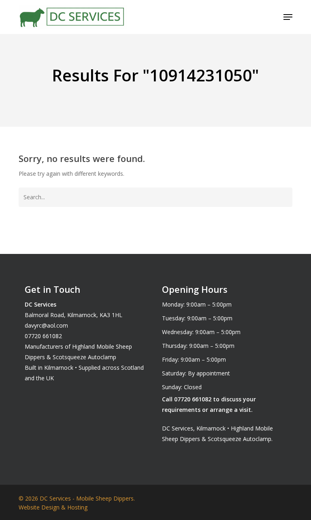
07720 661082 (43, 336)
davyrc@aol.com (46, 325)
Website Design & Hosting (53, 507)
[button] (287, 17)
